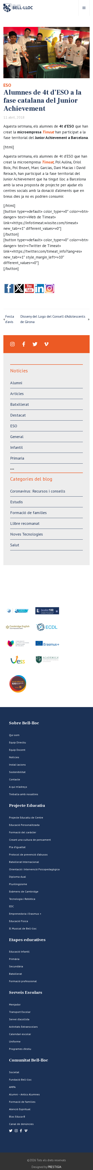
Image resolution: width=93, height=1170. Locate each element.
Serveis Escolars (25, 992)
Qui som (14, 735)
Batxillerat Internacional (24, 862)
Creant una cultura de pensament (30, 839)
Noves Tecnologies (26, 534)
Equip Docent (17, 749)
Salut (14, 544)
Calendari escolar (20, 1034)
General (16, 436)
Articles (17, 393)
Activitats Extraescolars (23, 1026)
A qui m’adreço (18, 786)
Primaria (17, 458)
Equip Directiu (17, 742)
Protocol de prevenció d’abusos (28, 854)
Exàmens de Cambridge (23, 891)
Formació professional (23, 981)
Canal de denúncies (21, 1124)
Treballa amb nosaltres (23, 794)
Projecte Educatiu (27, 805)
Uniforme (15, 1041)
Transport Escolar (19, 1012)
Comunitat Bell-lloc (28, 1060)
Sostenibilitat (17, 772)
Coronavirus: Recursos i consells (37, 491)
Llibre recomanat (25, 523)
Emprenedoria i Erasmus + (25, 913)
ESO (7, 85)
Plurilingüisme (18, 884)
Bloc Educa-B (17, 1116)
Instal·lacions (17, 764)
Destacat (18, 415)
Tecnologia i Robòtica (22, 899)
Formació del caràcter (22, 832)
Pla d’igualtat (17, 847)
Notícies (14, 757)
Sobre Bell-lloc (24, 723)
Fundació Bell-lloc (20, 1079)
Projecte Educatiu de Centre (26, 817)
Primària (14, 959)
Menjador (15, 1004)
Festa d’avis (9, 319)
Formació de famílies (28, 512)
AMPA (12, 1087)
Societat (14, 1072)
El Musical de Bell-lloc (23, 928)
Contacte (14, 779)
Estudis (16, 501)
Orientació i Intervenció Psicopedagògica (34, 869)
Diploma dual (17, 876)
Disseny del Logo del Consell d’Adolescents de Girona (52, 319)
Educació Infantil (19, 951)
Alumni (16, 382)
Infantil (16, 447)
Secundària (16, 966)
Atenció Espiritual (19, 1109)
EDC (11, 906)
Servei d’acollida (19, 1019)
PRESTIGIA (54, 1167)
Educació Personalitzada (24, 825)
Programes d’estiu (20, 1049)
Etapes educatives (27, 939)
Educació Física (18, 921)
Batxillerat (19, 404)
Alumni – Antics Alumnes (24, 1094)
